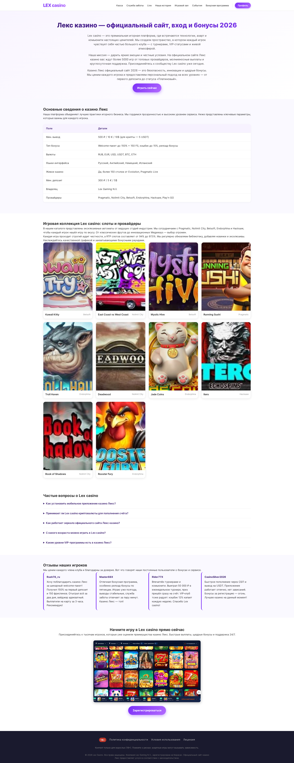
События (197, 5)
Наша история (163, 5)
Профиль (243, 5)
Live (149, 5)
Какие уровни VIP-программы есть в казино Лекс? (78, 542)
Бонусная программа (217, 5)
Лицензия (189, 739)
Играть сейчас (147, 87)
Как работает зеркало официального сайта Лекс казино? (83, 522)
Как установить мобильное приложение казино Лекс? (81, 503)
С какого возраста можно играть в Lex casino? (76, 532)
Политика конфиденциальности (128, 739)
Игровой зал (181, 5)
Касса (119, 5)
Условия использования (165, 739)
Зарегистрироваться (147, 710)
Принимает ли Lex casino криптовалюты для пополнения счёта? (87, 513)
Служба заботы (135, 5)
